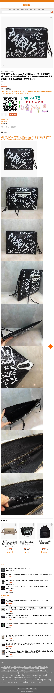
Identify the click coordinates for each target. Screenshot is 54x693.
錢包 (39, 9)
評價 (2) (5, 132)
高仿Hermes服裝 (34, 675)
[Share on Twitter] (7, 127)
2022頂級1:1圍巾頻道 (6, 666)
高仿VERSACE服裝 (37, 682)
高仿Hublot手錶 (4, 677)
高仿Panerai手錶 (46, 679)
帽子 (31, 9)
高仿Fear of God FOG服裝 (39, 672)
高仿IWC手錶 (12, 677)
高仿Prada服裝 (22, 682)
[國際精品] (27, 5)
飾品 (43, 9)
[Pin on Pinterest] (12, 127)
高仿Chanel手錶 (35, 670)
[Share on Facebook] (5, 127)
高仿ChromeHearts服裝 (6, 672)
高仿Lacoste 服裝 (19, 677)
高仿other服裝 (30, 679)
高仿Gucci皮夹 (19, 675)
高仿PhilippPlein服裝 (5, 682)
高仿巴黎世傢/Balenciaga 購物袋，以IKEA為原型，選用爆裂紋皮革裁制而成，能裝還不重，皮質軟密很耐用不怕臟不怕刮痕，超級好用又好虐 (27, 543)
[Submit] (52, 12)
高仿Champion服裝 (27, 670)
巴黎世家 (12, 71)
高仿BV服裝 (11, 670)
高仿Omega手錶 (13, 679)
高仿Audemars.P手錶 (5, 668)
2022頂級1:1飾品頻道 (37, 666)
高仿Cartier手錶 (19, 670)
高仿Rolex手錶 (29, 682)
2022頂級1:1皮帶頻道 (26, 666)
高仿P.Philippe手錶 (38, 679)
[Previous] (1, 539)
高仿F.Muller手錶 (29, 672)
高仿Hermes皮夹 (42, 675)
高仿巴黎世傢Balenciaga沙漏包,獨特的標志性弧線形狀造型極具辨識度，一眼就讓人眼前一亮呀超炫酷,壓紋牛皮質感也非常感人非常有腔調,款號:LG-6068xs (9, 543)
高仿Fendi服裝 (49, 672)
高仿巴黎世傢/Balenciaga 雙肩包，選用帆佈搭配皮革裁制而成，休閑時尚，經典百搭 (44, 542)
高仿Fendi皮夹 (4, 675)
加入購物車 (13, 114)
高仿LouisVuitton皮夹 (37, 677)
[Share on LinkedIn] (15, 127)
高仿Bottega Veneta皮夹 (26, 668)
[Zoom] (3, 66)
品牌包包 (6, 71)
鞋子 (18, 9)
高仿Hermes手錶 (26, 675)
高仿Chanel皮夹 (43, 670)
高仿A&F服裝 (45, 666)
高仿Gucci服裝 (11, 675)
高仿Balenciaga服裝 (15, 668)
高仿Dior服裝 (22, 672)
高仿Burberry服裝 (43, 668)
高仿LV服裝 (45, 677)
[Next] (53, 539)
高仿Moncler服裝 (4, 679)
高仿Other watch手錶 (22, 679)
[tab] (2, 132)
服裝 (22, 9)
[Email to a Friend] (10, 127)
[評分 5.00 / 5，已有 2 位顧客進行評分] (27, 86)
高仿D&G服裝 (15, 672)
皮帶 (35, 9)
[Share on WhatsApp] (2, 127)
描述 (2, 132)
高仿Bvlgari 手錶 (4, 670)
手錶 (26, 9)
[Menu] (2, 5)
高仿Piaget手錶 (14, 682)
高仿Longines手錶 (27, 677)
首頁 (10, 9)
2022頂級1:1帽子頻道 (16, 666)
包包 (14, 9)
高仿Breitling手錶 (35, 668)
